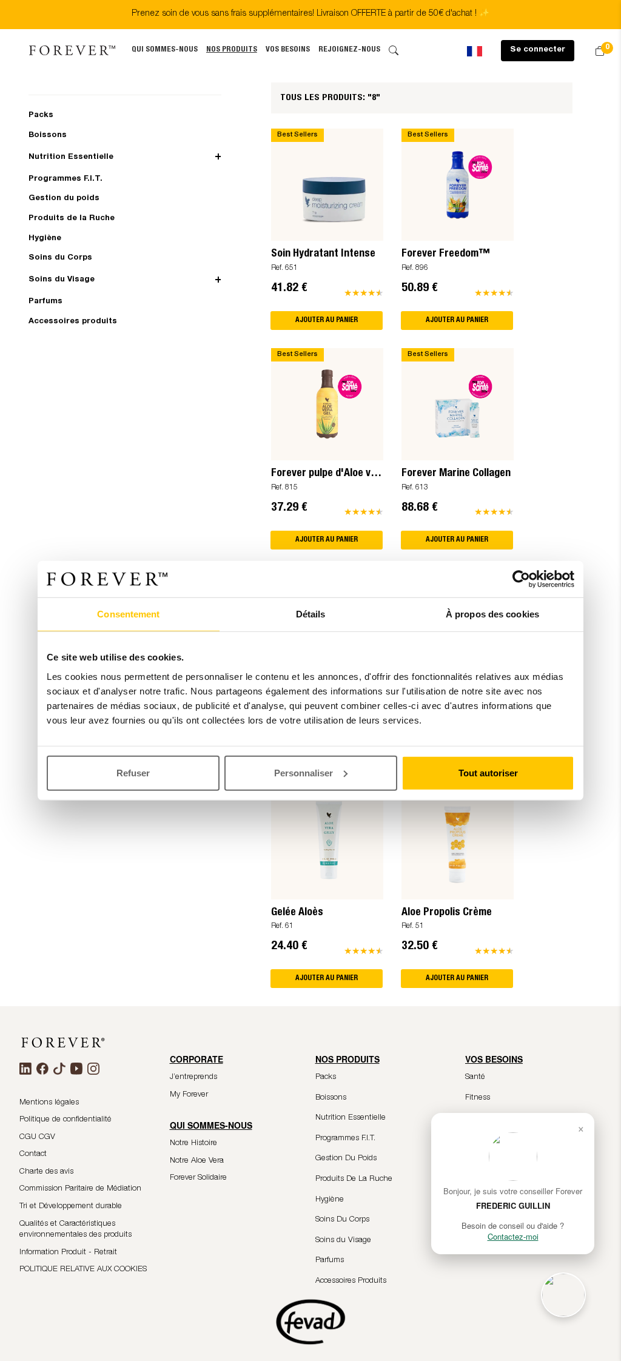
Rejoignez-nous (349, 50)
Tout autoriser (488, 772)
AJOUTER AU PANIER (326, 320)
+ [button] (218, 157)
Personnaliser (303, 772)
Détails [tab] (311, 614)
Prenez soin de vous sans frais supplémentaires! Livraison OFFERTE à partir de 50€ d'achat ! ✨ (310, 14)
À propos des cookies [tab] (492, 614)
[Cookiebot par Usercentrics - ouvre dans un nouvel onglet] (521, 579)
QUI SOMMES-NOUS (165, 50)
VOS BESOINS (288, 50)
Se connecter (537, 50)
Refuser (133, 772)
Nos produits (231, 50)
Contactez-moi (513, 1236)
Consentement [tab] (128, 614)
